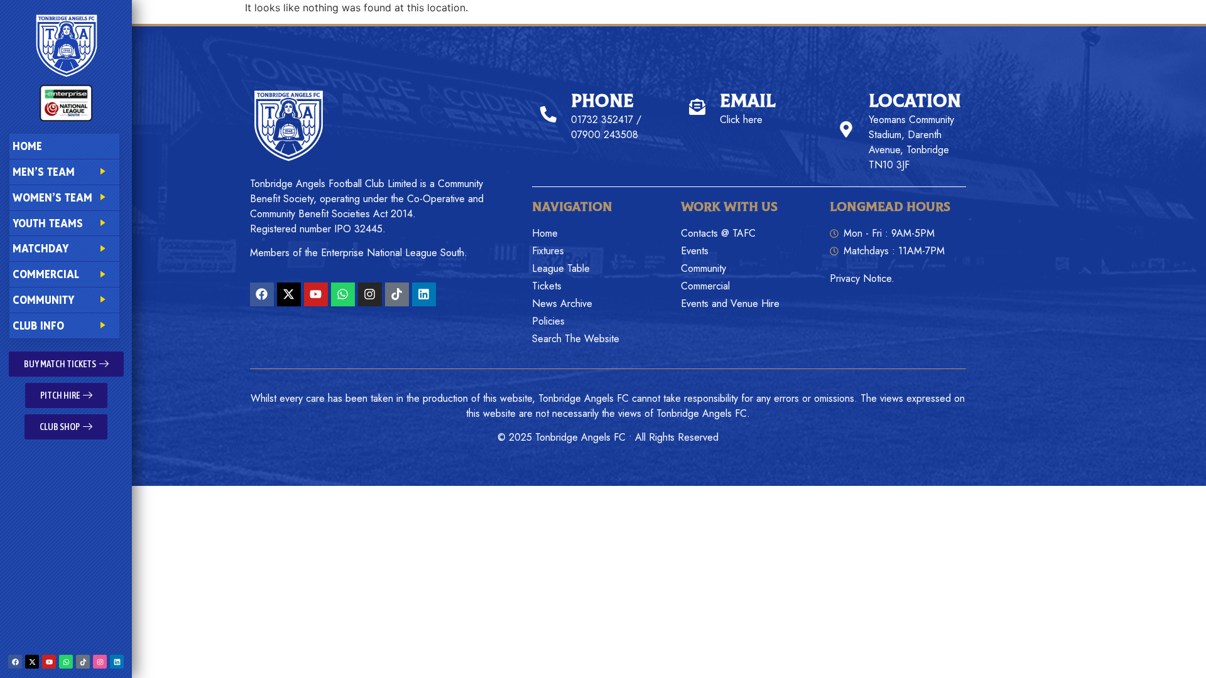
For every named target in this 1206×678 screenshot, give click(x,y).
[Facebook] (15, 662)
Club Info (38, 325)
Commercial (46, 274)
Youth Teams (48, 223)
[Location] (846, 129)
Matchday (40, 248)
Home (27, 146)
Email (748, 101)
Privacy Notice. (862, 278)
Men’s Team (44, 171)
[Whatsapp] (66, 662)
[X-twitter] (32, 662)
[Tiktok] (83, 662)
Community (43, 300)
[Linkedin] (117, 662)
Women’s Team (52, 197)
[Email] (697, 106)
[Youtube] (49, 662)
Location (915, 101)
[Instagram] (100, 662)
